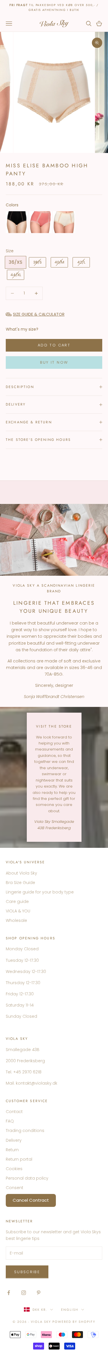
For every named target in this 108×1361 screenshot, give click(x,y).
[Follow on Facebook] (9, 1293)
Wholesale (16, 920)
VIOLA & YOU (18, 911)
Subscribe (27, 1272)
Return (12, 1150)
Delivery (14, 1140)
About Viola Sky (21, 873)
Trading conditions (25, 1130)
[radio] (17, 222)
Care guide (17, 901)
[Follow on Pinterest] (38, 1293)
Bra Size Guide (20, 882)
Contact (14, 1111)
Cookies (14, 1169)
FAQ (10, 1121)
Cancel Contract (31, 1200)
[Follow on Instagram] (23, 1293)
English (69, 1309)
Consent (14, 1188)
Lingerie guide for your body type (40, 892)
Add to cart (54, 345)
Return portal (19, 1159)
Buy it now (54, 362)
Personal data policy (27, 1178)
